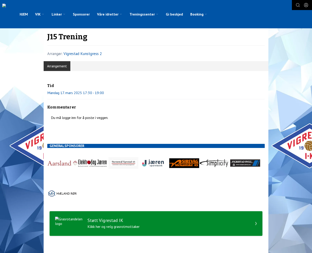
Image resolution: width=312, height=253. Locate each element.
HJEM (24, 14)
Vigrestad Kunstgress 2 (82, 53)
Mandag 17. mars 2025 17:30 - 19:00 (75, 92)
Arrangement (57, 66)
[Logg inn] (306, 5)
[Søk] (298, 5)
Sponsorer (81, 14)
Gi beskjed (174, 14)
